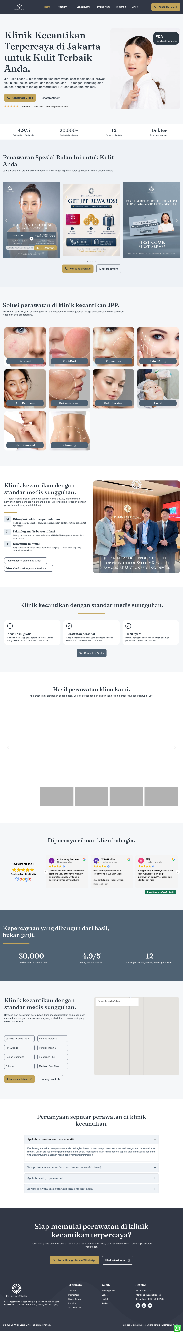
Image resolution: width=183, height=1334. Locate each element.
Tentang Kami (102, 6)
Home (47, 6)
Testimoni (121, 6)
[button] (6, 220)
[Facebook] (138, 1305)
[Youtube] (150, 1305)
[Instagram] (144, 1305)
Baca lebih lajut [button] (101, 884)
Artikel (135, 6)
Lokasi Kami (83, 6)
